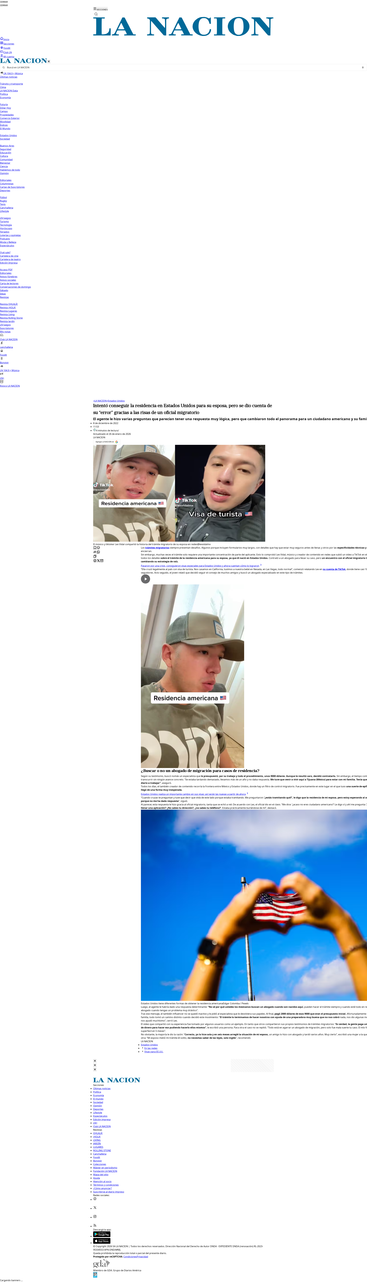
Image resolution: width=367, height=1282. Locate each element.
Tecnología (6, 225)
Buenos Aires (7, 145)
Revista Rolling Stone (11, 317)
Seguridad (5, 149)
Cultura (4, 156)
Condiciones (130, 1256)
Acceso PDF (6, 269)
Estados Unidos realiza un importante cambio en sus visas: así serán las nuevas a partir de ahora (193, 794)
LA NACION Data (9, 90)
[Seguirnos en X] (95, 1208)
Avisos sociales (8, 280)
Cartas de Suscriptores (12, 187)
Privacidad (142, 1256)
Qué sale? (5, 252)
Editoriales (5, 180)
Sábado (4, 290)
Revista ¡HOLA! (8, 307)
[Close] (95, 1061)
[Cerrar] (48, 62)
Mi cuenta (8, 56)
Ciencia (4, 166)
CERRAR (4, 2)
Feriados (4, 231)
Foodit (6, 48)
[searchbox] (182, 67)
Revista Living (7, 314)
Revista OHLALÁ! (9, 304)
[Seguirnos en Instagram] (95, 1217)
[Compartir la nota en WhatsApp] (98, 552)
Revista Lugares (8, 311)
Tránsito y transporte (11, 83)
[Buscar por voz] (363, 67)
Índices (4, 125)
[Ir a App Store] (101, 1242)
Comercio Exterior (10, 118)
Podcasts (5, 238)
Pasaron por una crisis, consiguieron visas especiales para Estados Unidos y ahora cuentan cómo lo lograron (200, 565)
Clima (3, 87)
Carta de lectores (9, 283)
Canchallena (6, 207)
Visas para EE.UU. (153, 1051)
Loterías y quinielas (10, 235)
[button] (183, 223)
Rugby (3, 200)
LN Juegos (5, 218)
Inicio (6, 39)
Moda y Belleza (8, 242)
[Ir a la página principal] (183, 35)
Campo (4, 111)
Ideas (3, 293)
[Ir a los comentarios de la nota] (98, 548)
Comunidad (6, 159)
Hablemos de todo (10, 169)
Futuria (4, 104)
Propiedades (7, 114)
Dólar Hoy (5, 107)
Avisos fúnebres (8, 276)
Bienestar (5, 163)
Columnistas (6, 183)
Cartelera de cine (9, 255)
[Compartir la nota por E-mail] (102, 561)
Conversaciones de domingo (15, 286)
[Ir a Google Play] (101, 1236)
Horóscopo (6, 228)
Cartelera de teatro (10, 259)
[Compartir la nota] (95, 552)
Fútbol (3, 197)
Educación (5, 152)
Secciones (8, 43)
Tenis (3, 204)
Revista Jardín (7, 321)
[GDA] (101, 1267)
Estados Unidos (8, 135)
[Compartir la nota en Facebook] (95, 561)
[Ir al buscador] (96, 14)
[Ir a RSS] (95, 1226)
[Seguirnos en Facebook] (95, 1199)
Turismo (4, 221)
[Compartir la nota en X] (98, 561)
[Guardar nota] (95, 548)
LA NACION (100, 400)
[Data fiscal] (95, 1276)
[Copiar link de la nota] (95, 556)
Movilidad (5, 121)
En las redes (150, 1048)
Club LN (7, 52)
